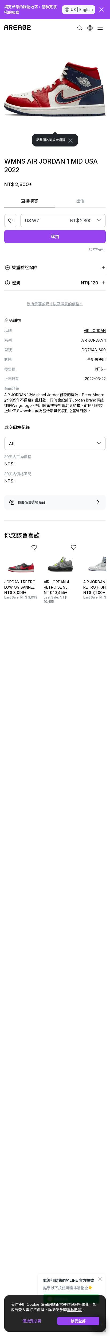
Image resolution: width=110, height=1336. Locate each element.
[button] (90, 27)
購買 (55, 236)
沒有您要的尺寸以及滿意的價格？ (55, 304)
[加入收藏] (10, 220)
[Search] (79, 27)
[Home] (17, 27)
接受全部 (78, 1321)
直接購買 (29, 201)
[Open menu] (100, 27)
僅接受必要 (31, 1321)
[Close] (70, 140)
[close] (101, 9)
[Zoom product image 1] (55, 91)
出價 (80, 201)
